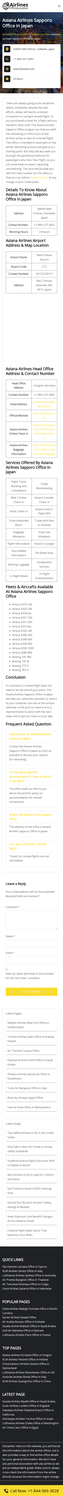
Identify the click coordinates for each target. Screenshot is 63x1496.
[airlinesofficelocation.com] (15, 6)
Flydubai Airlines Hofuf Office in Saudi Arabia (30, 1062)
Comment (13, 907)
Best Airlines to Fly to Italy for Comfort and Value (30, 1177)
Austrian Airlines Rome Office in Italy (24, 1377)
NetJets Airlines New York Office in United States (28, 1025)
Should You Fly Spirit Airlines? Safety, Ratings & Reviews (29, 1205)
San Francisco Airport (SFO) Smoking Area (29, 1191)
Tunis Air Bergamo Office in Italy (27, 1088)
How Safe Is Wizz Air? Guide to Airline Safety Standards (29, 1149)
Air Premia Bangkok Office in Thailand (25, 1280)
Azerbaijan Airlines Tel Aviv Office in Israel (27, 1419)
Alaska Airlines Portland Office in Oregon (27, 1355)
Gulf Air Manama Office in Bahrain (23, 1330)
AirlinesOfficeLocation (15, 34)
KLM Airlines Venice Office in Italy (22, 1271)
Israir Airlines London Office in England (26, 1406)
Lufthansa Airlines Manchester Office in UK (28, 1372)
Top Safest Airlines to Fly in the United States (30, 1135)
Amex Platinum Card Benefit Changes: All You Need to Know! (30, 1219)
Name (10, 936)
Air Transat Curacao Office (23, 1050)
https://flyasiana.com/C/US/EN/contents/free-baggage (44, 449)
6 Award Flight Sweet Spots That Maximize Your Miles (27, 1233)
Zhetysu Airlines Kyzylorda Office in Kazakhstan (28, 1076)
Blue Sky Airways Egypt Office (25, 1097)
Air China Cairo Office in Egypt (20, 1427)
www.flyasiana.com (23, 68)
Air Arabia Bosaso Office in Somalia (23, 1322)
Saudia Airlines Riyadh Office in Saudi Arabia (28, 1401)
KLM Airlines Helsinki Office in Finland (25, 1359)
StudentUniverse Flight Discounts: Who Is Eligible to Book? (31, 1163)
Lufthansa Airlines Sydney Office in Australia (29, 1275)
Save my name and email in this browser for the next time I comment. (30, 976)
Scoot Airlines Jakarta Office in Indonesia (26, 1288)
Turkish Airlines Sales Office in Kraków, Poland (31, 1039)
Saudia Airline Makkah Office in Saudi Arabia (29, 1326)
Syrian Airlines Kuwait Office (19, 1317)
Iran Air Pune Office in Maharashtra (29, 1107)
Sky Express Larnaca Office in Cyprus (24, 1266)
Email (10, 953)
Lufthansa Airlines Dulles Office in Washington (30, 1423)
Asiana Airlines (40, 34)
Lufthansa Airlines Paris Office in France (26, 1335)
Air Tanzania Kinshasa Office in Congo (25, 1284)
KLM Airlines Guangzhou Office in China (26, 1381)
